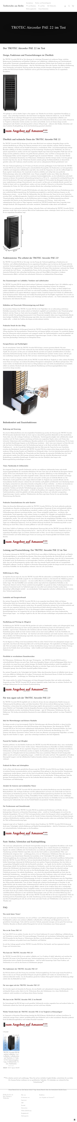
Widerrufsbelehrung (26, 1110)
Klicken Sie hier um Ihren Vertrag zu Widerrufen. (8, 1096)
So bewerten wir (25, 1097)
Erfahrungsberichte (31, 9)
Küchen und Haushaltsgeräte (43, 3)
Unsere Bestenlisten (43, 9)
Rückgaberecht (25, 1113)
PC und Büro (41, 6)
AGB (22, 1102)
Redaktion (41, 1095)
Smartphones (29, 3)
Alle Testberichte (51, 6)
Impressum (24, 1100)
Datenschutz (24, 1108)
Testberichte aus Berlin (13, 6)
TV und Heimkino (31, 6)
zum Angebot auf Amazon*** (46, 1097)
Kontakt (23, 1105)
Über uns (23, 1095)
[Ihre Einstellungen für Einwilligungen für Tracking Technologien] (74, 1119)
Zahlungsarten (25, 1116)
